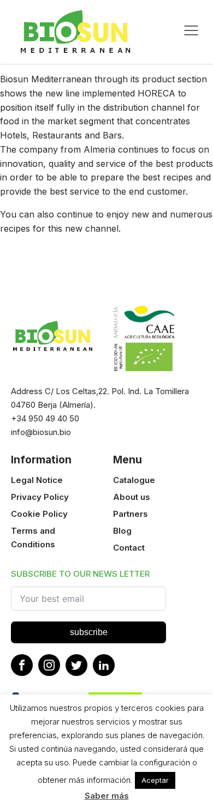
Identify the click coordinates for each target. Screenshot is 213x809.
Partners (130, 514)
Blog (122, 531)
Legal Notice (37, 480)
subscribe (89, 632)
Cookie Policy (39, 514)
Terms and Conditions (33, 538)
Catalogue (134, 480)
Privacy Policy (40, 497)
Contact (129, 547)
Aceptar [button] (155, 780)
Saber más (107, 795)
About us (131, 497)
